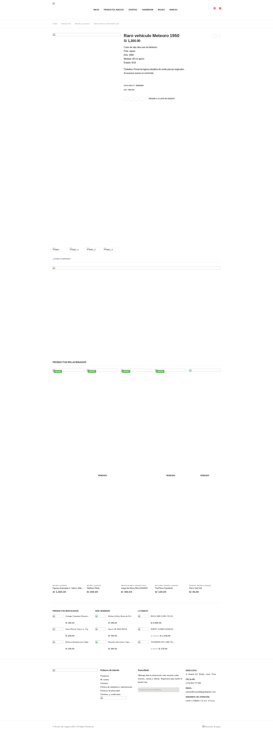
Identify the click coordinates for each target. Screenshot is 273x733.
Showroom (147, 10)
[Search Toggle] (203, 10)
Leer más (113, 373)
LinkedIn (136, 99)
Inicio (96, 10)
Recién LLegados (60, 585)
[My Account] (208, 10)
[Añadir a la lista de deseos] (82, 585)
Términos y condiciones (110, 694)
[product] (58, 620)
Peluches (159, 585)
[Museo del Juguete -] (70, 9)
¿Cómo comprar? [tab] (62, 259)
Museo (161, 10)
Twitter (131, 99)
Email (142, 99)
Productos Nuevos (114, 10)
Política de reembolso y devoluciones (116, 687)
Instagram (78, 695)
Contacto (104, 683)
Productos (104, 676)
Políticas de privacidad (110, 691)
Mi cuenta (104, 680)
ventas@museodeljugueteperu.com (201, 692)
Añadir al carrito (79, 373)
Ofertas (133, 10)
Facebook (126, 99)
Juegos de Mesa (127, 585)
